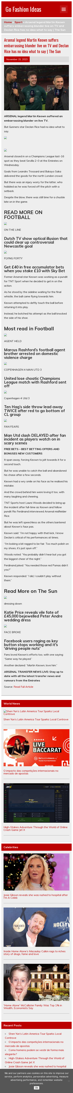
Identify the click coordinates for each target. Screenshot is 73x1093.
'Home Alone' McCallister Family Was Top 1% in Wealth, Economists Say (33, 1007)
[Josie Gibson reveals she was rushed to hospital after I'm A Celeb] (36, 889)
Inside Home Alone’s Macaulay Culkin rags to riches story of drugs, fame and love (35, 953)
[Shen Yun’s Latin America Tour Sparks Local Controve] (36, 714)
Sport (18, 22)
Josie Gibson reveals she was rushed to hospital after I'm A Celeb (36, 896)
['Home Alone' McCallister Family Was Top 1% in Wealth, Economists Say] (36, 1000)
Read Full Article (23, 686)
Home (8, 22)
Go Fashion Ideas (23, 9)
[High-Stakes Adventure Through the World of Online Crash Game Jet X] (36, 821)
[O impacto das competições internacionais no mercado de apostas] (36, 765)
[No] (68, 1081)
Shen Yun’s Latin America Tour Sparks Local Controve (36, 719)
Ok (36, 1088)
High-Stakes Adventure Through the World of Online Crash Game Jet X (36, 828)
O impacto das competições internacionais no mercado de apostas (31, 772)
